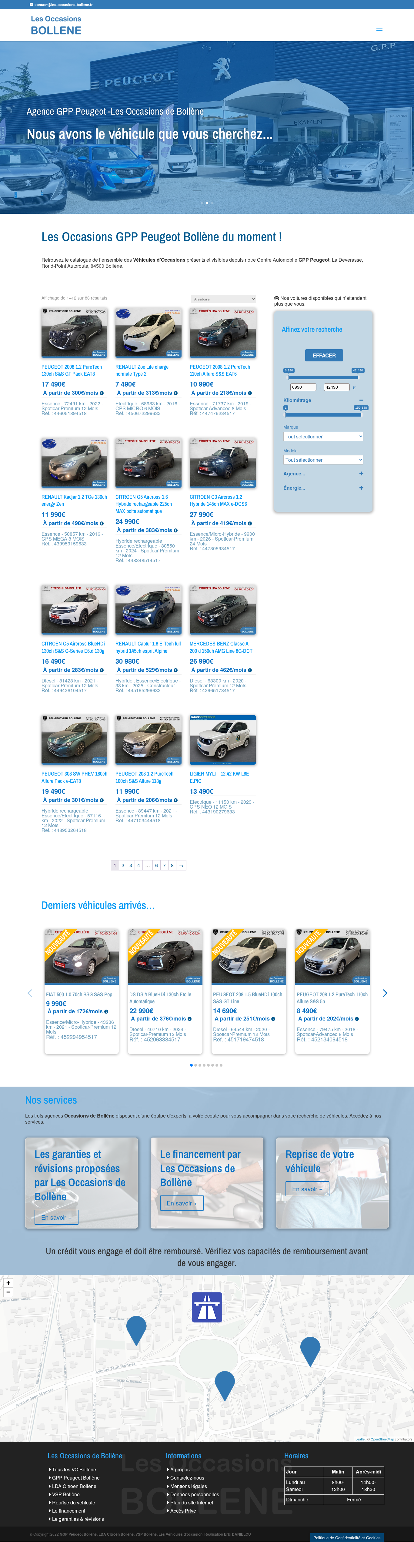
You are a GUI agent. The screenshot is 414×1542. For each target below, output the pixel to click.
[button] (384, 993)
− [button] (8, 1292)
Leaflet (361, 1438)
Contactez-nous (187, 1477)
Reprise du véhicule (73, 1502)
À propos (180, 1469)
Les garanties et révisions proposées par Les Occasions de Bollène (81, 1196)
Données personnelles (194, 1494)
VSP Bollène (66, 1494)
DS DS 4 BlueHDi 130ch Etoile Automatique (160, 998)
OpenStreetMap (382, 1438)
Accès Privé (183, 1510)
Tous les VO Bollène (74, 1469)
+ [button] (8, 1283)
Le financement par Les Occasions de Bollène (207, 1189)
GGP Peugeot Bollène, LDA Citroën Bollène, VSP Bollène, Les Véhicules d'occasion (131, 1534)
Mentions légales (188, 1486)
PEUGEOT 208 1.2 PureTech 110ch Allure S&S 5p (332, 998)
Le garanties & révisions (78, 1518)
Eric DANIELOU (237, 1534)
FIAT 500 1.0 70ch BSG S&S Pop (79, 994)
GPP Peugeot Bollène (76, 1477)
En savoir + (56, 1217)
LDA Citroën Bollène (74, 1486)
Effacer (324, 355)
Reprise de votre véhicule (332, 1182)
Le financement (68, 1510)
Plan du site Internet (191, 1502)
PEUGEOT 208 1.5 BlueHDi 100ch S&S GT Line (247, 998)
